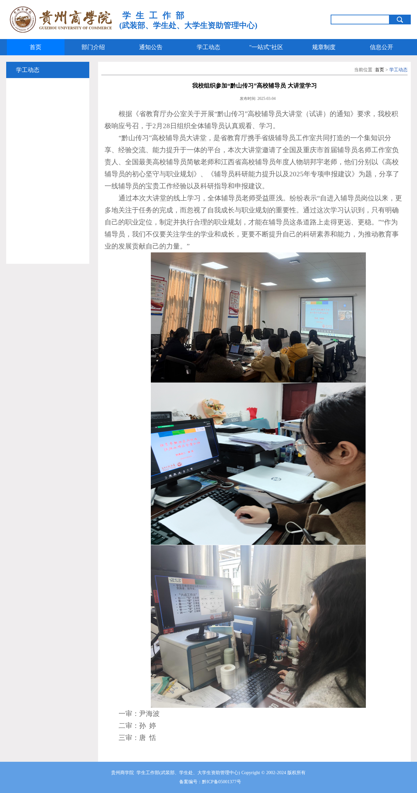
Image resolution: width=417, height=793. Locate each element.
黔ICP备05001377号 (221, 781)
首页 (35, 47)
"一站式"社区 (266, 47)
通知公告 (151, 47)
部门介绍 (93, 47)
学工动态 (208, 47)
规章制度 (324, 47)
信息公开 (381, 47)
